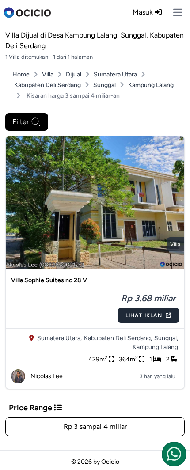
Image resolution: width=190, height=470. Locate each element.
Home (21, 74)
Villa (47, 74)
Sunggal (104, 85)
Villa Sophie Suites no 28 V (49, 280)
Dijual (73, 74)
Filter (20, 122)
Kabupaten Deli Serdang (47, 85)
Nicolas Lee (46, 376)
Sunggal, (166, 338)
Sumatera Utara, (59, 338)
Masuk (144, 12)
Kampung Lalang (151, 85)
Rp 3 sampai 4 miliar (95, 426)
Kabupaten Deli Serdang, (118, 338)
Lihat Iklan (143, 315)
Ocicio (110, 462)
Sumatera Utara (115, 74)
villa (175, 244)
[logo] (27, 12)
